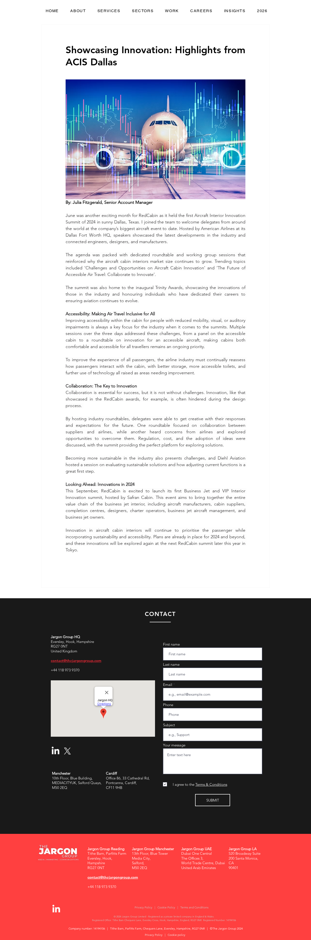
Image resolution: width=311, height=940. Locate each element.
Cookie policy (176, 935)
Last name (171, 664)
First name (171, 644)
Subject (169, 725)
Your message (174, 745)
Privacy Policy (143, 907)
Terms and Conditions (194, 907)
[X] (67, 751)
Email (167, 684)
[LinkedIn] (55, 751)
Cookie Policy (166, 907)
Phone (168, 705)
